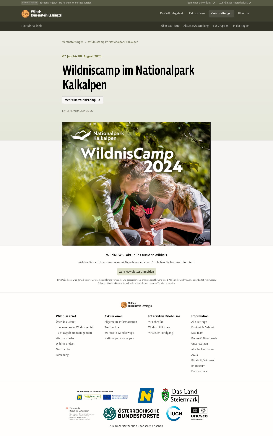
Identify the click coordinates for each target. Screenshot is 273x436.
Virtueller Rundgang (160, 333)
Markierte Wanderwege (119, 333)
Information (200, 316)
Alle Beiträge (199, 322)
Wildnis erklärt (65, 343)
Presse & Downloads (204, 338)
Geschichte (63, 349)
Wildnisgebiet (66, 316)
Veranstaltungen (73, 42)
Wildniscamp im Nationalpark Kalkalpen (113, 42)
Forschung (62, 355)
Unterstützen (199, 343)
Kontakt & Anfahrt (202, 327)
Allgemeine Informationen (121, 322)
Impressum (198, 366)
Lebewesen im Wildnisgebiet (75, 327)
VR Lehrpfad (156, 322)
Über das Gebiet (66, 322)
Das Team (197, 333)
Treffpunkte (112, 327)
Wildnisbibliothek (159, 327)
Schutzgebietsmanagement (75, 333)
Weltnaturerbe (65, 338)
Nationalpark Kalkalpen (119, 338)
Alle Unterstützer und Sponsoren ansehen (136, 426)
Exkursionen (114, 316)
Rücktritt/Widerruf (203, 360)
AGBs (194, 355)
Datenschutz (199, 371)
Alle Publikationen (202, 349)
